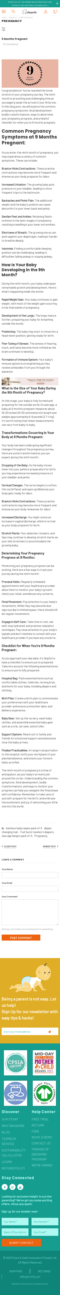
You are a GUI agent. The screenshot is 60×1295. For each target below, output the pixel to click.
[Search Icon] (13, 11)
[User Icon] (46, 11)
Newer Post (49, 846)
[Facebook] (5, 1187)
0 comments (10, 44)
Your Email (7, 883)
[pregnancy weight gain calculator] (30, 381)
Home (4, 17)
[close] (57, 3)
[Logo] (30, 12)
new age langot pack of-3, (18, 835)
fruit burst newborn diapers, (37, 832)
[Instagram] (13, 1187)
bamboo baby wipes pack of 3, (25, 828)
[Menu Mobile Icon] (4, 12)
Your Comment (10, 896)
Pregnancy (13, 17)
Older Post (10, 846)
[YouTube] (20, 1187)
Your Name (7, 869)
